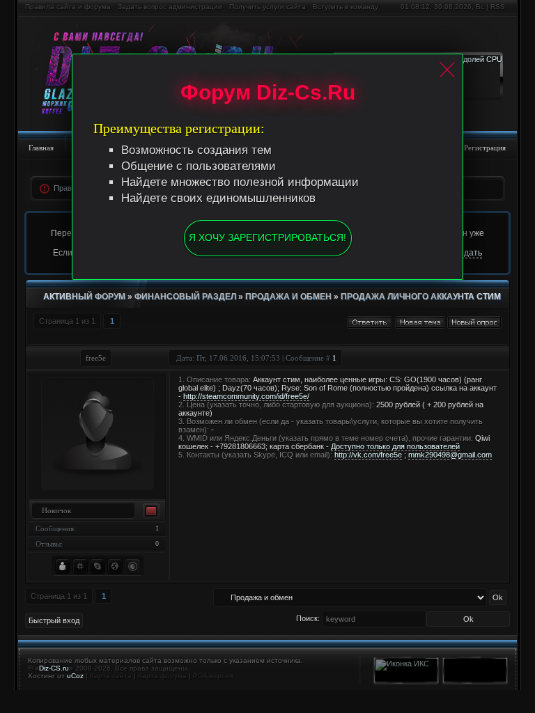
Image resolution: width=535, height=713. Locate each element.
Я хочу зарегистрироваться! (267, 237)
